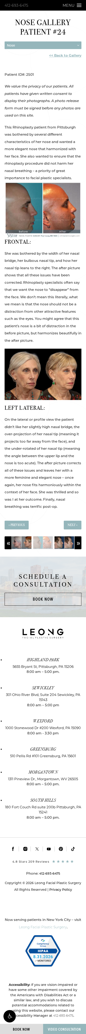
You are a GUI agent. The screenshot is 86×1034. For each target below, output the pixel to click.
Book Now (43, 599)
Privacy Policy (60, 890)
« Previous (16, 525)
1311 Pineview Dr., (43, 779)
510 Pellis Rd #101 (43, 756)
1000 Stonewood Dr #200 (43, 728)
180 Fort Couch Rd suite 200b (43, 810)
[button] (9, 1016)
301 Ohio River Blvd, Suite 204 (43, 697)
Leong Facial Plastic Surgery (43, 927)
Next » (73, 525)
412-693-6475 (16, 5)
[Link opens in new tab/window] (13, 849)
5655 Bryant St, (43, 666)
